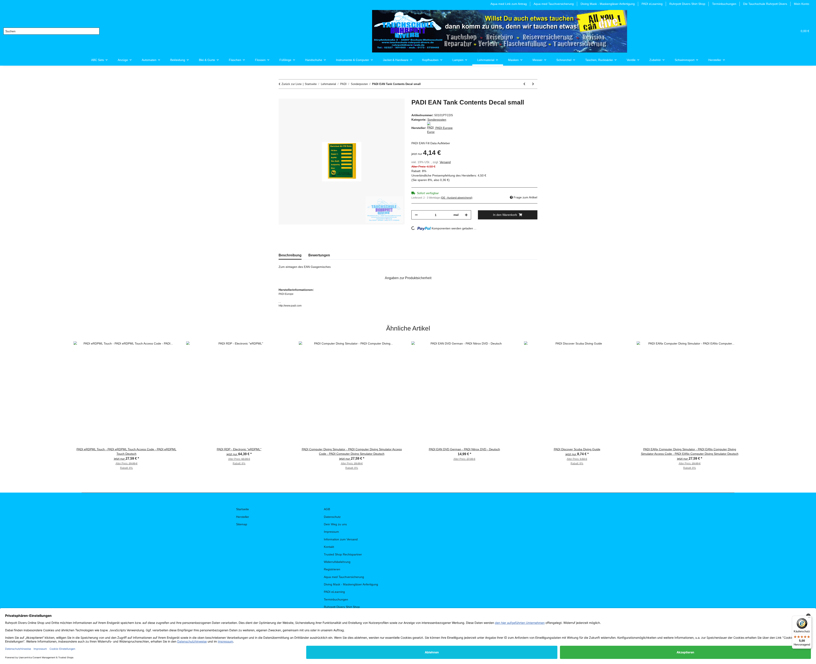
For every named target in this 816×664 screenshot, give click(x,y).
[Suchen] (95, 31)
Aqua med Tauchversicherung (554, 4)
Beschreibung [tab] (290, 255)
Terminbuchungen (724, 4)
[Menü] (809, 618)
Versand (445, 162)
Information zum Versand (341, 539)
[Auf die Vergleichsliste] (384, 106)
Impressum (331, 531)
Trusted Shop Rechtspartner (343, 554)
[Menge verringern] (416, 215)
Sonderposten (436, 119)
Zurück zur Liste (292, 84)
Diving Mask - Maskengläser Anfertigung (608, 4)
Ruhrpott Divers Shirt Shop (687, 4)
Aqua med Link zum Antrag (508, 4)
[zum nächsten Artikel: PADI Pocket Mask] (533, 84)
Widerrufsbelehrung (337, 562)
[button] (774, 31)
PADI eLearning (652, 4)
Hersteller (242, 516)
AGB (327, 509)
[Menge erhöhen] (466, 215)
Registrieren (332, 569)
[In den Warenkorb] (282, 96)
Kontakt (329, 546)
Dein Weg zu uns (335, 524)
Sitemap (241, 524)
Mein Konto (801, 4)
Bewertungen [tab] (319, 255)
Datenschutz (332, 516)
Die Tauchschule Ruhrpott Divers (765, 4)
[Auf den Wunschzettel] (395, 106)
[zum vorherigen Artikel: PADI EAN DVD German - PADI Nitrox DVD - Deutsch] (524, 84)
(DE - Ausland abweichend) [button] (456, 197)
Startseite (242, 509)
